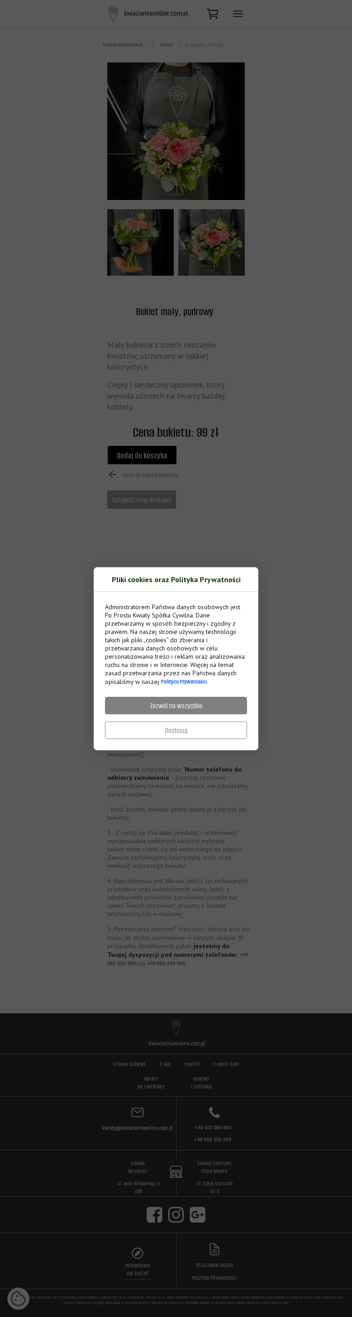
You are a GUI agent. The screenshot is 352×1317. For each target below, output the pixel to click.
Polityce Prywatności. (184, 681)
